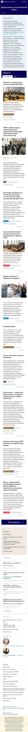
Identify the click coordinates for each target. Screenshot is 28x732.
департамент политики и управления (13, 33)
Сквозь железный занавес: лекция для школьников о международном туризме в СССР (12, 235)
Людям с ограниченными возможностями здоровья (12, 695)
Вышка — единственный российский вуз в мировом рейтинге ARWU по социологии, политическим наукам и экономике (12, 486)
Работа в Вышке (6, 700)
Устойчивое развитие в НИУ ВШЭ (11, 671)
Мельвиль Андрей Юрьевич (17, 645)
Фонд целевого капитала (9, 683)
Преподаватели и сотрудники (10, 674)
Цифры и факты (6, 667)
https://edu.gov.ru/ (7, 712)
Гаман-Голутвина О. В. (8, 565)
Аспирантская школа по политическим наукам (12, 537)
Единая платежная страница (9, 698)
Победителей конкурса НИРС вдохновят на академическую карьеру (13, 443)
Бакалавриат (6, 531)
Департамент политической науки (14, 8)
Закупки (5, 679)
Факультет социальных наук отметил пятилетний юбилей (13, 83)
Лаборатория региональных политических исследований (14, 547)
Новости (7, 72)
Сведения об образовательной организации (13, 692)
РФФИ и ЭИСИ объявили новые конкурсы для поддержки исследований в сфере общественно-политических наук (12, 131)
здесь (22, 721)
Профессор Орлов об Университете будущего (11, 277)
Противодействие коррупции (10, 686)
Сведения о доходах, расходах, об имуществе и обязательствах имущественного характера (14, 689)
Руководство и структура (9, 669)
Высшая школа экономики (9, 1)
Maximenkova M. (13, 603)
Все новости (14, 522)
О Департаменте (7, 18)
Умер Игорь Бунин (9, 326)
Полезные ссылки (7, 551)
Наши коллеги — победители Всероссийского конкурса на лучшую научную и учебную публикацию (13, 395)
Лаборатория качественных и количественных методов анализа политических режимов (11, 542)
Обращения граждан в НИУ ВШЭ (10, 681)
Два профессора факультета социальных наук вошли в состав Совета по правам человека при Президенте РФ (13, 195)
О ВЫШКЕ (5, 664)
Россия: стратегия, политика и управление (13, 356)
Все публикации (7, 611)
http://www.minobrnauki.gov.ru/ (10, 706)
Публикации (6, 557)
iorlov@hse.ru (9, 631)
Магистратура (7, 534)
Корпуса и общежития (8, 676)
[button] (3, 146)
